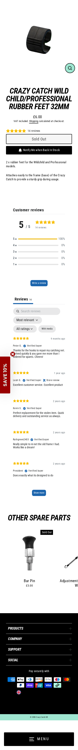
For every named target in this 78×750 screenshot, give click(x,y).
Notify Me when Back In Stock (41, 150)
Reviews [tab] (23, 299)
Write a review (39, 283)
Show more (39, 492)
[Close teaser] (12, 354)
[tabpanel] (39, 403)
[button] (39, 239)
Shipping (33, 121)
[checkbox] (47, 329)
